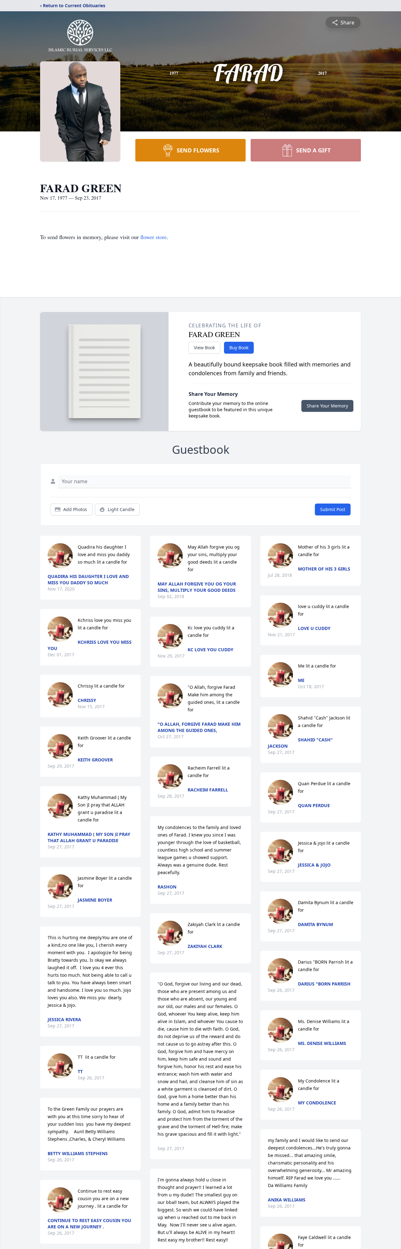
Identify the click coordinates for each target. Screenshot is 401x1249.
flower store (153, 237)
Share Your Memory (327, 406)
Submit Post (332, 509)
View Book (204, 348)
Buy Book (238, 348)
